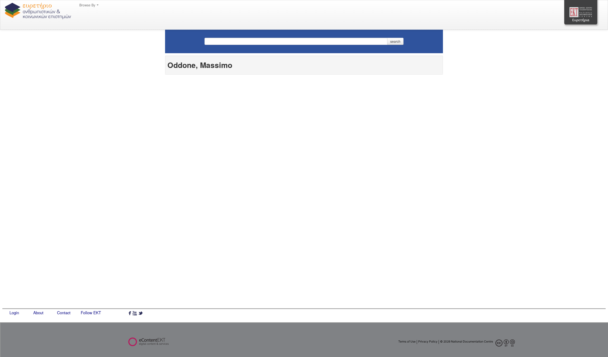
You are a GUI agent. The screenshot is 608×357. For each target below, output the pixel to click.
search (395, 41)
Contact (64, 312)
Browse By (87, 5)
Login (14, 312)
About (38, 312)
